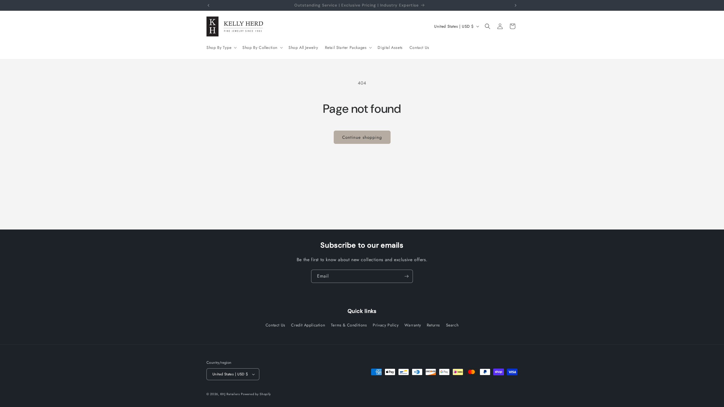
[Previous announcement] (208, 5)
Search (452, 325)
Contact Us (275, 325)
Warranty (412, 325)
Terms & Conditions (349, 325)
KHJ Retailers (230, 394)
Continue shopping (362, 137)
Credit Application (308, 325)
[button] (221, 47)
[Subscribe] (406, 276)
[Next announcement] (515, 5)
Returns (433, 325)
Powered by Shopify (256, 394)
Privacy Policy (385, 325)
